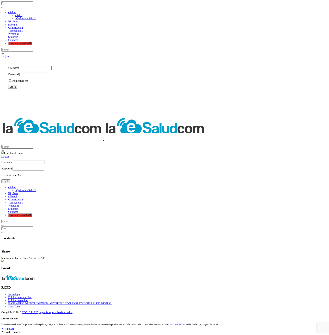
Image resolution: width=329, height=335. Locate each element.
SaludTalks (14, 306)
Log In (5, 56)
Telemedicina (15, 30)
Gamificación (15, 27)
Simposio (13, 36)
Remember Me (20, 80)
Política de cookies (18, 300)
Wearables (13, 33)
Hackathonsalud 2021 (20, 43)
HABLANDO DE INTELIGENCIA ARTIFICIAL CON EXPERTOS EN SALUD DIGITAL (60, 303)
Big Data (13, 21)
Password (13, 74)
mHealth (12, 24)
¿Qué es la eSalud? (25, 18)
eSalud (12, 12)
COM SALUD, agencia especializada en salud (47, 312)
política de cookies (177, 324)
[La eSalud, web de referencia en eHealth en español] (103, 138)
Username (13, 67)
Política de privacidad (20, 297)
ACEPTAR (7, 328)
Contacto (13, 40)
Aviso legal (14, 294)
